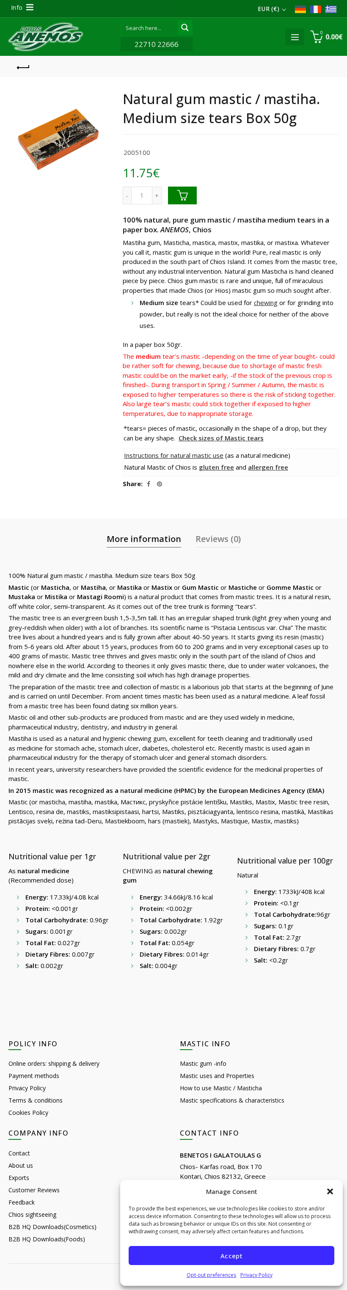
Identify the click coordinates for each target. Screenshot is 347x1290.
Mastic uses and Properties (217, 1076)
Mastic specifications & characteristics (232, 1100)
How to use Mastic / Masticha (221, 1088)
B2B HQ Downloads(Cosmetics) (52, 1227)
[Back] (23, 66)
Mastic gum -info (203, 1063)
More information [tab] (144, 539)
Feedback (21, 1202)
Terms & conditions (35, 1100)
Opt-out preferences (211, 1275)
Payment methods (33, 1076)
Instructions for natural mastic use (173, 455)
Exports (18, 1178)
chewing (266, 302)
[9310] (182, 195)
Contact (19, 1153)
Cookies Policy (28, 1112)
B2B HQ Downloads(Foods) (46, 1239)
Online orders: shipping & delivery (53, 1063)
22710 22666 (157, 44)
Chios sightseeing (32, 1214)
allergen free (268, 467)
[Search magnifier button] (185, 27)
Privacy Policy (256, 1275)
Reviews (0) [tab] (218, 539)
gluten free (216, 467)
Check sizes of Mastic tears (221, 438)
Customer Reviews (34, 1190)
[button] (330, 1191)
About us (20, 1165)
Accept (231, 1255)
